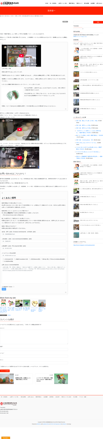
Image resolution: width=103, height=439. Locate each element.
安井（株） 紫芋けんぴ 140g (83, 128)
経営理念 (51, 396)
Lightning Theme (46, 424)
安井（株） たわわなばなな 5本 (84, 140)
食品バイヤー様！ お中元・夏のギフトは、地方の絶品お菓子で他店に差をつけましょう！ (3, 310)
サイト (1, 359)
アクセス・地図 (82, 396)
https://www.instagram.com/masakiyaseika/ (84, 245)
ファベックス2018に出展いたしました (88, 72)
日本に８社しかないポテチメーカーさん (86, 142)
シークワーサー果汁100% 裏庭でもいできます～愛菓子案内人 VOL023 (44, 379)
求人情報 (75, 396)
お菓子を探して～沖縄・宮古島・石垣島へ (89, 233)
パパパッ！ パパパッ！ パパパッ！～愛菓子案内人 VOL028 (34, 309)
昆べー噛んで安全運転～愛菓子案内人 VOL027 (26, 309)
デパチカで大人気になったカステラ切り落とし (88, 151)
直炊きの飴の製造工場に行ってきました (89, 204)
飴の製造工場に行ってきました (87, 212)
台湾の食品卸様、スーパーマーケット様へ (89, 79)
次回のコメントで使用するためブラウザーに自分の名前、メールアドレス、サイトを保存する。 (25, 366)
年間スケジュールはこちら (80, 36)
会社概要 (46, 396)
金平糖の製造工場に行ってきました (88, 108)
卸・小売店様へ (4, 396)
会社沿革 (57, 396)
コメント (2, 328)
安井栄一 (65, 21)
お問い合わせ (31, 396)
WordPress (39, 424)
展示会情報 (23, 396)
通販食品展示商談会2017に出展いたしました (90, 99)
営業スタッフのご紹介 (66, 396)
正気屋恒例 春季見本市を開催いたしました (89, 93)
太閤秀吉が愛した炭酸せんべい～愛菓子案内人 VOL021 (42, 309)
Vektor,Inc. (64, 424)
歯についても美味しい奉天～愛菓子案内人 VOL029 (11, 309)
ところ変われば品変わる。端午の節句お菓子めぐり (18, 309)
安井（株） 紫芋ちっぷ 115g (83, 125)
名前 (1, 346)
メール (2, 353)
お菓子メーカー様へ (14, 396)
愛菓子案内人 (39, 396)
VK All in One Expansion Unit (55, 424)
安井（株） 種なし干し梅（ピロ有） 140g (86, 120)
